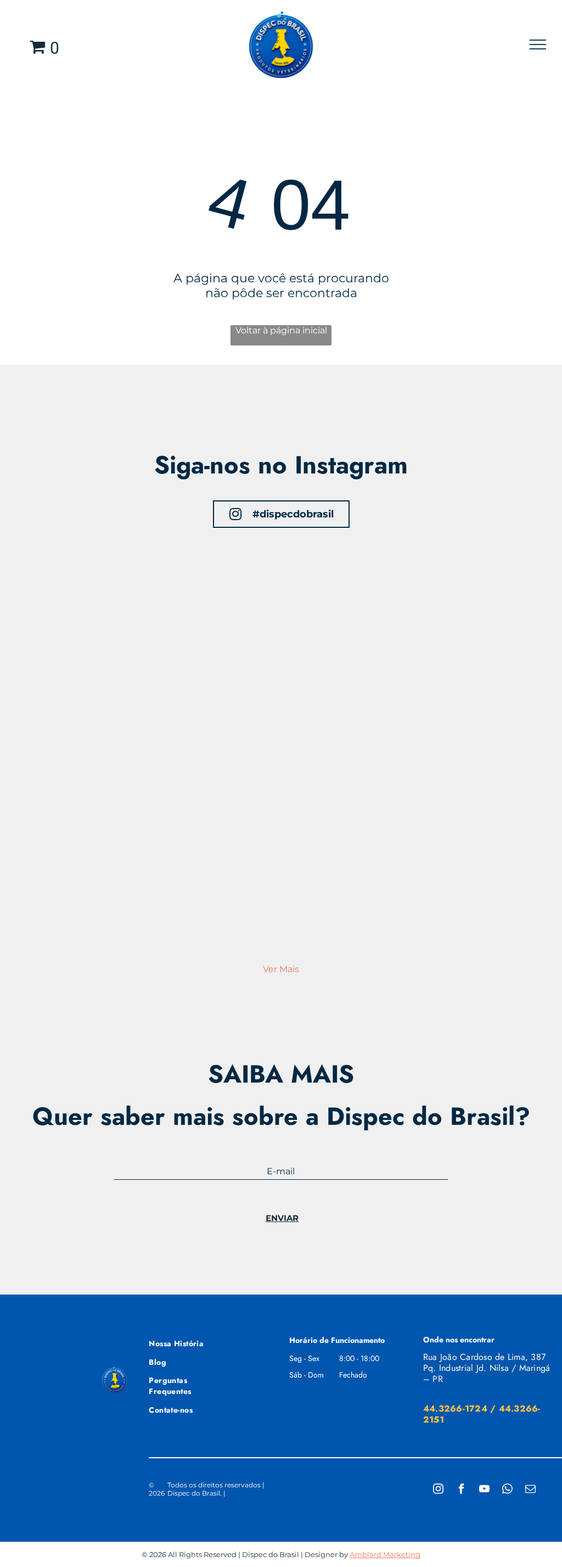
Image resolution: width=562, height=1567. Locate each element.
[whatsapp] (507, 1490)
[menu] (538, 44)
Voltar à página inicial (281, 330)
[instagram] (438, 1490)
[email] (530, 1490)
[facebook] (461, 1490)
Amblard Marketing (385, 1554)
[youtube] (484, 1490)
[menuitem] (188, 1342)
